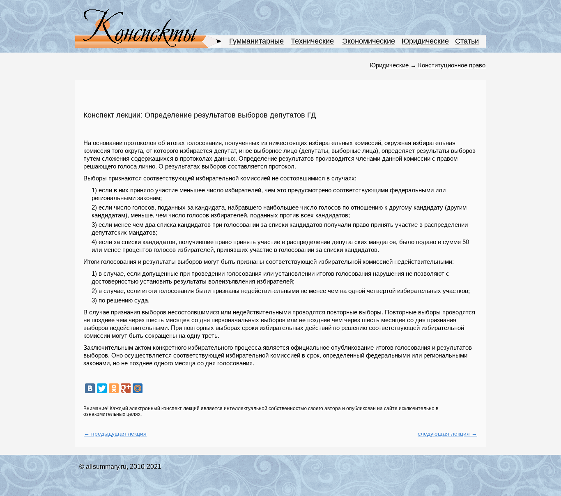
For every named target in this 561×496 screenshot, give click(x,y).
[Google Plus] (126, 388)
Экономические (368, 41)
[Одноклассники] (114, 388)
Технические (312, 41)
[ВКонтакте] (90, 388)
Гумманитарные (256, 41)
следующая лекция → (447, 433)
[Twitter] (102, 388)
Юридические (425, 41)
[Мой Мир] (138, 388)
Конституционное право (451, 65)
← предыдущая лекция (115, 433)
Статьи (467, 41)
